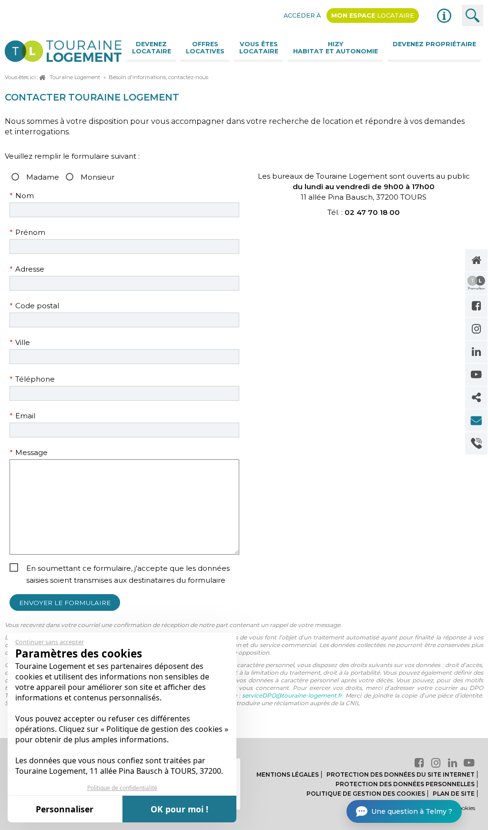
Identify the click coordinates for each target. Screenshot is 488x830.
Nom (32, 195)
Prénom (32, 232)
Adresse (32, 268)
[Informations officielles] (444, 16)
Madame (42, 177)
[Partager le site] (476, 397)
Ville (32, 342)
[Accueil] (476, 260)
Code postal (34, 305)
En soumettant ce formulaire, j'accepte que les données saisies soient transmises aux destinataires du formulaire (128, 574)
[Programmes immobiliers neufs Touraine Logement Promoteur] (476, 283)
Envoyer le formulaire (65, 603)
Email (32, 415)
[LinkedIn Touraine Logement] (476, 352)
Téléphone (32, 379)
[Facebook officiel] (476, 306)
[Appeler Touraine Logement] (476, 443)
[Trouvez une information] (472, 15)
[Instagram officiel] (476, 329)
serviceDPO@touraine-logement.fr (292, 695)
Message (32, 452)
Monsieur (97, 177)
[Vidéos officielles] (476, 375)
